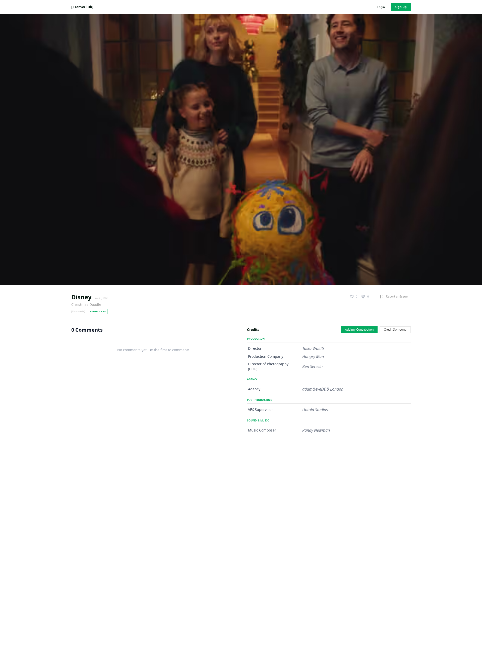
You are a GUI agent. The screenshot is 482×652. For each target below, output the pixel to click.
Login (381, 7)
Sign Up (401, 7)
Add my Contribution (359, 329)
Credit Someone (395, 329)
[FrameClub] (82, 7)
